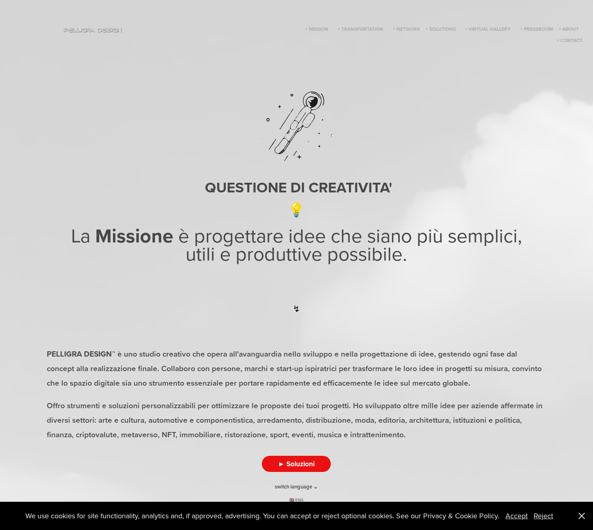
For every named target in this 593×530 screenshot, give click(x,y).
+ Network (406, 28)
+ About (569, 28)
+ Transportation (360, 28)
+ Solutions (441, 28)
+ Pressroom (536, 28)
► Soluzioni (296, 464)
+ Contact (570, 40)
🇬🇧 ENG (296, 500)
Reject (543, 516)
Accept (516, 516)
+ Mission (316, 28)
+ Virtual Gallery (488, 28)
